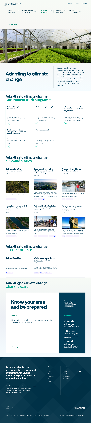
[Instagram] (80, 372)
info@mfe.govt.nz (67, 373)
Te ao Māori (76, 236)
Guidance (42, 272)
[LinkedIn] (82, 372)
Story (64, 236)
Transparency (47, 415)
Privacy (35, 415)
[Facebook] (77, 372)
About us (50, 378)
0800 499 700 (66, 371)
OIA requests (29, 415)
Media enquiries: (66, 376)
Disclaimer (22, 415)
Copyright (16, 415)
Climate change (13, 198)
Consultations (84, 3)
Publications (69, 3)
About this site (9, 415)
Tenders (40, 415)
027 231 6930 (66, 378)
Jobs (49, 381)
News (7, 198)
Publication (37, 272)
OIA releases (77, 3)
